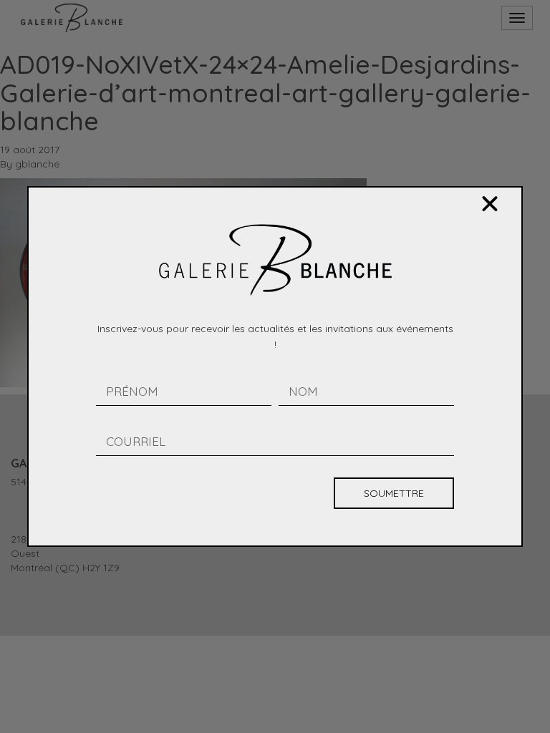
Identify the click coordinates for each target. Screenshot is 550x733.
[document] (275, 366)
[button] (490, 204)
